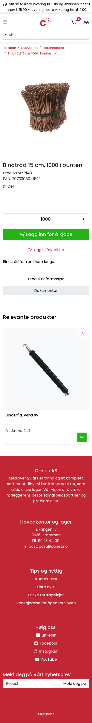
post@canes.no (53, 546)
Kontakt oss (46, 579)
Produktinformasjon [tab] (46, 279)
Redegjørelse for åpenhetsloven (46, 603)
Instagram (48, 651)
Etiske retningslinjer (46, 595)
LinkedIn (48, 635)
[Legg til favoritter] (82, 334)
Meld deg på (74, 683)
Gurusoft (46, 714)
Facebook (48, 643)
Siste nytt (46, 587)
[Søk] (4, 35)
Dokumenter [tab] (46, 290)
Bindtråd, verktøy (21, 415)
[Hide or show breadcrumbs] (55, 53)
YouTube (48, 659)
